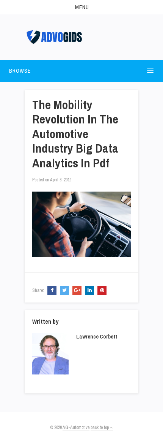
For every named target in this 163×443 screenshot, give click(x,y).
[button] (81, 7)
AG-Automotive (76, 427)
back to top (100, 427)
